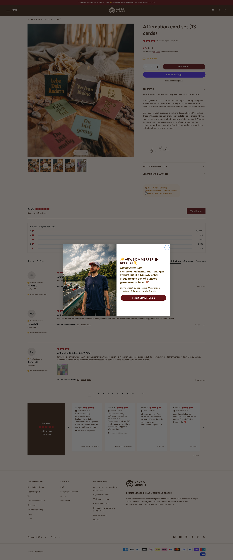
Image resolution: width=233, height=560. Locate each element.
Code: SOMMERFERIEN (143, 298)
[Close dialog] (167, 247)
